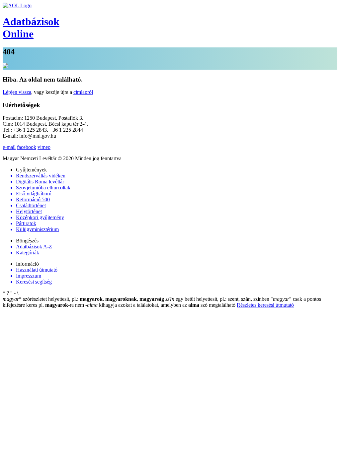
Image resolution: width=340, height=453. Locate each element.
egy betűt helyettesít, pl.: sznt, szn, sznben (218, 299)
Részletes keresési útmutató (265, 305)
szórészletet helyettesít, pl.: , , (83, 299)
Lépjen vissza (17, 92)
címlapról (83, 92)
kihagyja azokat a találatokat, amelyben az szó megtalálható (161, 305)
